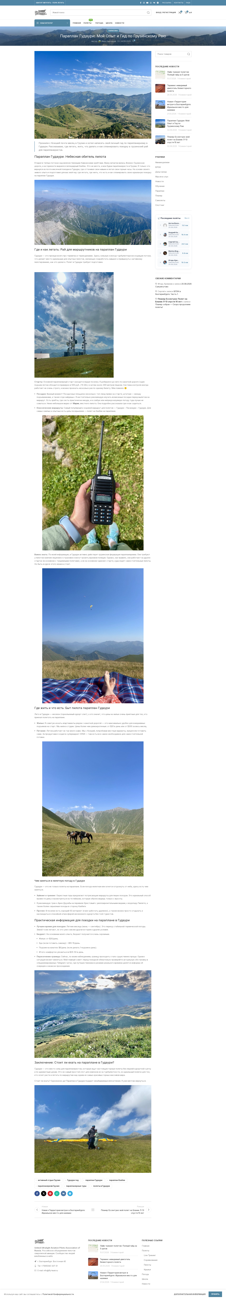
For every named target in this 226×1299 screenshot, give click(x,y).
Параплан (113, 31)
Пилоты (147, 1265)
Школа (145, 1279)
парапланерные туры (76, 1186)
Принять (215, 1294)
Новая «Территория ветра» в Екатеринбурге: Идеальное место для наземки (118, 1275)
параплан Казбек (117, 1180)
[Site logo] (41, 12)
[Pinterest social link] (50, 1193)
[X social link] (43, 1193)
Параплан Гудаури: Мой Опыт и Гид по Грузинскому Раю (178, 123)
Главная (145, 1246)
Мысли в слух (161, 176)
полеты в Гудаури (101, 1186)
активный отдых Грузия (49, 1180)
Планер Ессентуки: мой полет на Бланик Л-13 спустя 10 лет (178, 140)
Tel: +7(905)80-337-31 (48, 1266)
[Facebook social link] (140, 3)
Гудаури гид (73, 1180)
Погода (145, 1274)
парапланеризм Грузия (48, 1186)
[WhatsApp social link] (150, 3)
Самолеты (160, 200)
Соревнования (150, 1260)
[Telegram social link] (158, 3)
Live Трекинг (150, 1255)
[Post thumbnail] (160, 75)
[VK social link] (154, 3)
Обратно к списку (92, 1209)
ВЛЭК (158, 167)
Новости (159, 181)
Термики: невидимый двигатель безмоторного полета (179, 88)
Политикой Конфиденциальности (58, 1294)
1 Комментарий (184, 79)
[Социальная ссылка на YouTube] (147, 3)
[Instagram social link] (144, 3)
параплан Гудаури (93, 1180)
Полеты (145, 1250)
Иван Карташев (108, 41)
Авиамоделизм (162, 162)
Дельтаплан (161, 172)
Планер (158, 195)
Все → (187, 218)
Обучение (160, 186)
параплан (90, 708)
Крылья (147, 1269)
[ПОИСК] (148, 12)
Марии (76, 403)
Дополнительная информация (190, 1294)
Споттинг (159, 205)
